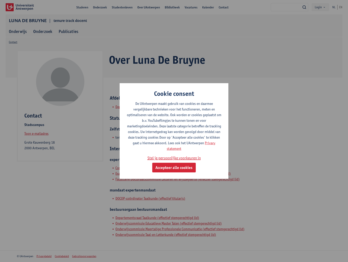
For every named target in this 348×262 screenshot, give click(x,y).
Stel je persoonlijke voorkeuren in (174, 158)
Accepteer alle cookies (174, 167)
